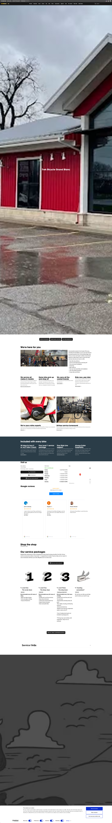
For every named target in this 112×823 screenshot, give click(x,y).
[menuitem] (31, 3)
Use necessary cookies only (94, 816)
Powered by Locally (24, 546)
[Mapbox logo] (71, 483)
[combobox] (102, 4)
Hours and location (56, 339)
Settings (67, 820)
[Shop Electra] (9, 1)
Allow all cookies (94, 808)
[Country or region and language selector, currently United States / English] (106, 1)
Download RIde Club (60, 454)
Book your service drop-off (25, 386)
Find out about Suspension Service (56, 632)
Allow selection (94, 812)
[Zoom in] (90, 479)
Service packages (44, 339)
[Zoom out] (90, 481)
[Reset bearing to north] (90, 483)
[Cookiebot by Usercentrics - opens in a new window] (15, 821)
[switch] (41, 821)
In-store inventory (67, 339)
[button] (80, 474)
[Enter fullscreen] (90, 468)
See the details (59, 383)
